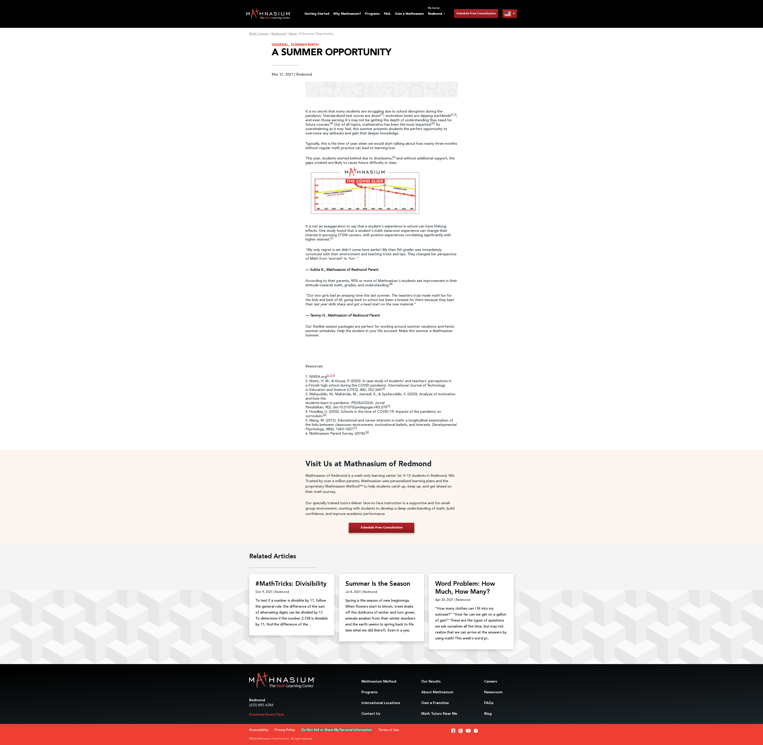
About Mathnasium (437, 692)
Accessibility (258, 730)
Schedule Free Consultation (476, 13)
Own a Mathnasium (409, 14)
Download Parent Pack (266, 714)
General (280, 45)
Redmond (279, 34)
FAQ (387, 14)
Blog (488, 714)
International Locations (380, 703)
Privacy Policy (285, 730)
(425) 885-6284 (261, 705)
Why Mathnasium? (347, 14)
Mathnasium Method (378, 681)
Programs (372, 14)
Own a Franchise (435, 703)
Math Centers (259, 34)
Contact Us (370, 714)
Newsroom (493, 692)
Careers (490, 681)
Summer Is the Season (377, 584)
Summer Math (305, 45)
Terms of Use (388, 730)
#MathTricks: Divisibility (291, 584)
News (293, 34)
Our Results (431, 681)
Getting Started (316, 14)
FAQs (489, 703)
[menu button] (510, 13)
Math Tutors (439, 714)
